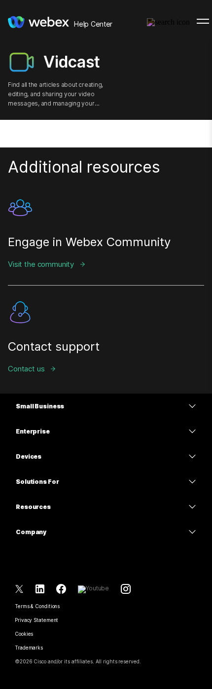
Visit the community (41, 264)
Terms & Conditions (37, 606)
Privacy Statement (36, 620)
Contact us (26, 368)
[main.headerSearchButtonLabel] (168, 19)
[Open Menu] (203, 21)
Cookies (24, 634)
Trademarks (29, 648)
